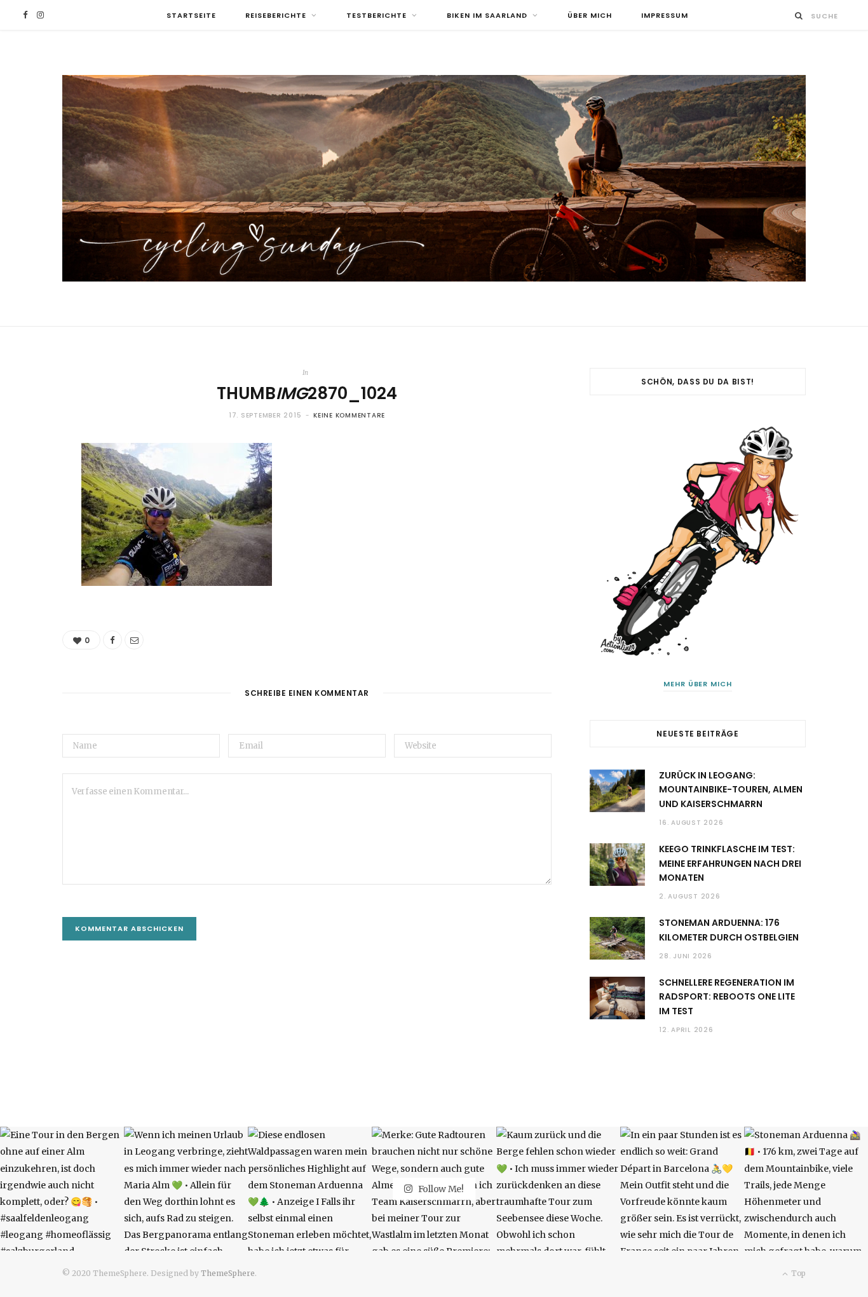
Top (797, 1273)
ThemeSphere (228, 1273)
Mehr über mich (698, 684)
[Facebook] (112, 639)
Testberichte (376, 15)
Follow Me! (440, 1188)
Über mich (589, 15)
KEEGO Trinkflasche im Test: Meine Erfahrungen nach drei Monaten (730, 863)
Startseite (191, 15)
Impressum (664, 15)
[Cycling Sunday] (434, 178)
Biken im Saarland (487, 15)
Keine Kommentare (349, 415)
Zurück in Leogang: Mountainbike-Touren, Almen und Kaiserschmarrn (731, 789)
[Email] (134, 639)
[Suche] (799, 15)
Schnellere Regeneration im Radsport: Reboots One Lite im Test (727, 996)
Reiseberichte (275, 15)
